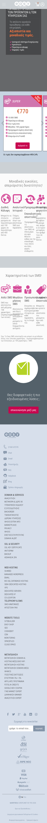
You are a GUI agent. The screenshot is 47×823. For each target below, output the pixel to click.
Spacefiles (9, 641)
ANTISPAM (8, 551)
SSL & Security (12, 544)
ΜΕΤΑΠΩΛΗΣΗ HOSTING (14, 664)
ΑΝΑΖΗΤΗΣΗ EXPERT (13, 698)
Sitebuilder (9, 621)
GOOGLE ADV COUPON (13, 688)
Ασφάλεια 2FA (10, 557)
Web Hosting (11, 567)
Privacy (8, 528)
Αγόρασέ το (22, 145)
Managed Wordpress (14, 574)
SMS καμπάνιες (11, 604)
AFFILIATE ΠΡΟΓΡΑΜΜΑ (14, 681)
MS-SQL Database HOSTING (16, 581)
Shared (7, 571)
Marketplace (10, 525)
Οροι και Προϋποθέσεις (22, 809)
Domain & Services (14, 495)
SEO (6, 628)
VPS (6, 587)
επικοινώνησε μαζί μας (23, 410)
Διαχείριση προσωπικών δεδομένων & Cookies (22, 814)
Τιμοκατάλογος (11, 515)
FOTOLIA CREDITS (11, 684)
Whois (7, 531)
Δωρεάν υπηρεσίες (12, 518)
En (25, 797)
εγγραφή (39, 728)
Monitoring (9, 638)
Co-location (10, 597)
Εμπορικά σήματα (32, 820)
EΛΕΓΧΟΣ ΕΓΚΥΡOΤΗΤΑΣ (14, 535)
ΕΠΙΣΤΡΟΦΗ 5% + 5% (12, 678)
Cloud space (10, 644)
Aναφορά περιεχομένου (17, 820)
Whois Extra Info (12, 521)
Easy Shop (9, 624)
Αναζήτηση (9, 498)
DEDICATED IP (10, 594)
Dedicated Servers (12, 591)
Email (7, 577)
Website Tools (12, 617)
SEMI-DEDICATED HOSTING (15, 584)
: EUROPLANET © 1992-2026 (23, 803)
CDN (6, 634)
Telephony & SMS (13, 600)
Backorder (9, 511)
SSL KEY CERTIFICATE (13, 547)
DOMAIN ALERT (10, 538)
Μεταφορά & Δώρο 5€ (13, 501)
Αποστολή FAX (11, 607)
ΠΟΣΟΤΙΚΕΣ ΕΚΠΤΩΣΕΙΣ (13, 674)
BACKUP (7, 554)
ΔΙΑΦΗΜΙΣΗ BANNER (13, 694)
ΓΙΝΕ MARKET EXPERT (13, 691)
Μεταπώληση (11, 654)
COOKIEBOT (9, 631)
